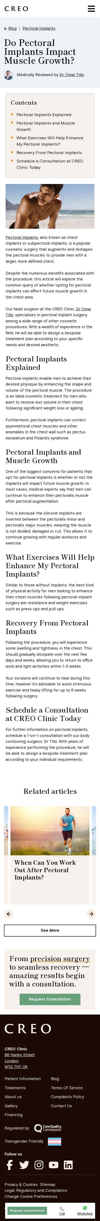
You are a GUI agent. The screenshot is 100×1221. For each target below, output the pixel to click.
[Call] (62, 1209)
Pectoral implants (22, 237)
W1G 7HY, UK (16, 1067)
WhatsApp (85, 1214)
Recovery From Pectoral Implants (49, 152)
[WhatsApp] (85, 1208)
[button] (91, 9)
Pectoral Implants (39, 28)
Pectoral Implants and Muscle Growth (46, 126)
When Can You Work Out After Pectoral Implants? (45, 869)
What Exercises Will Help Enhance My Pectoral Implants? (50, 141)
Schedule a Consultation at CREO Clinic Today (50, 164)
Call (62, 1214)
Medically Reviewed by (50, 74)
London (11, 1061)
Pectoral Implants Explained (44, 115)
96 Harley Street (20, 1055)
